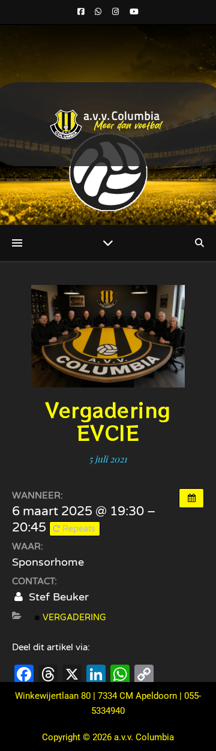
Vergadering (73, 617)
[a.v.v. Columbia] (108, 124)
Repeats (79, 529)
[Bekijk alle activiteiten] (191, 498)
